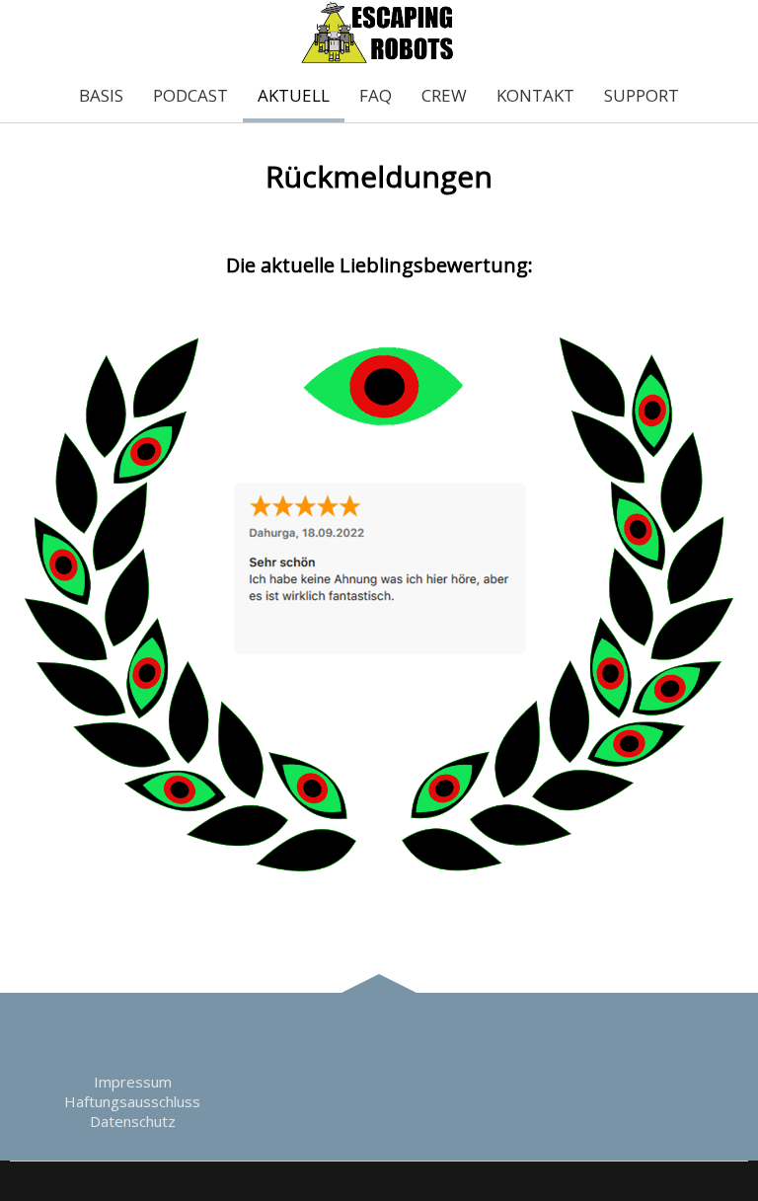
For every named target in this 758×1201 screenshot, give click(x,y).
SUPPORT (641, 95)
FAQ (375, 95)
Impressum (133, 1081)
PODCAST (190, 95)
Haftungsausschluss (132, 1101)
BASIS (101, 95)
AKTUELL (294, 95)
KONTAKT (535, 95)
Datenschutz (133, 1121)
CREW (444, 95)
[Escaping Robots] (379, 59)
